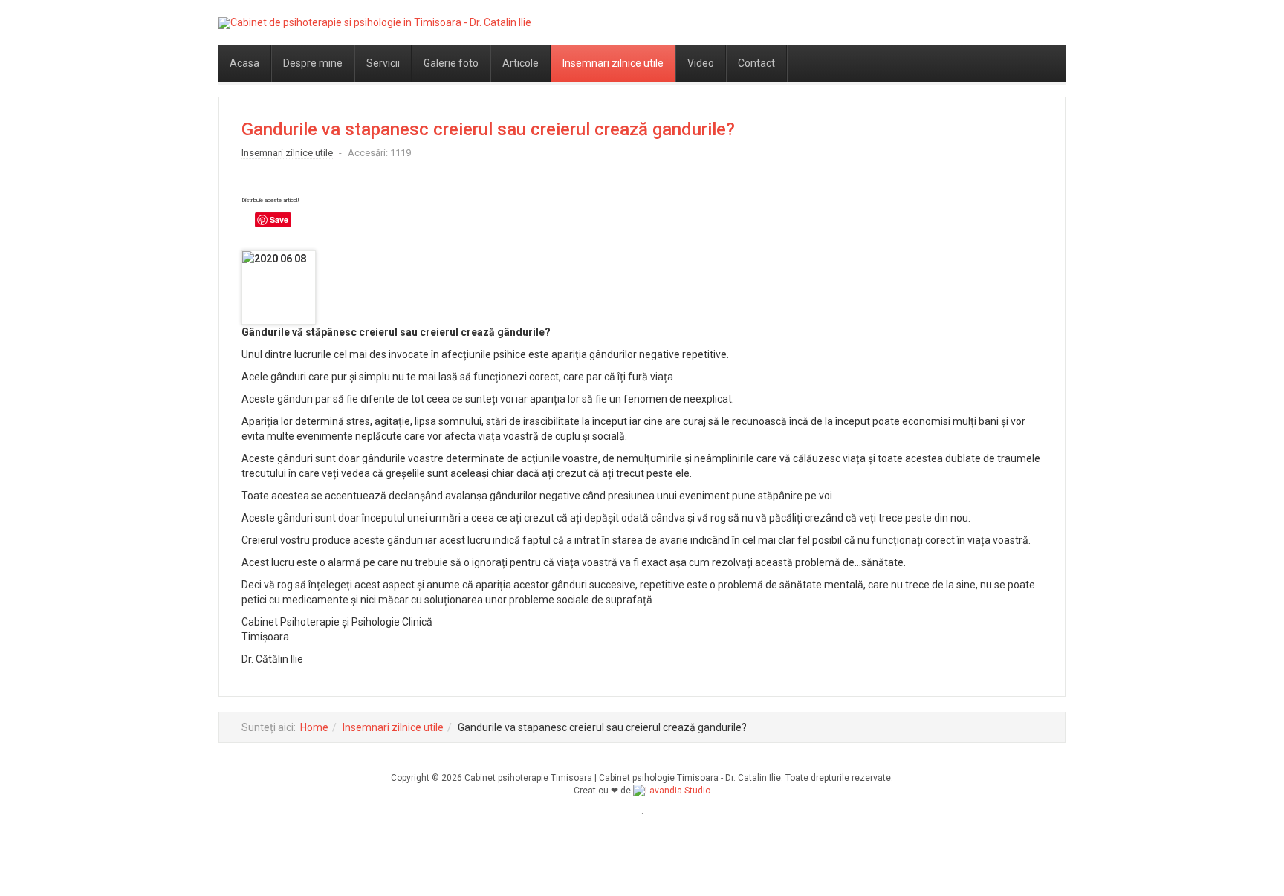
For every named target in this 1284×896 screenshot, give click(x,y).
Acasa (244, 63)
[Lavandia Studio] (671, 790)
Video (700, 63)
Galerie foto (451, 63)
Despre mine (313, 63)
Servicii (383, 63)
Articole (520, 63)
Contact (756, 63)
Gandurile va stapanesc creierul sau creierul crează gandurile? (488, 129)
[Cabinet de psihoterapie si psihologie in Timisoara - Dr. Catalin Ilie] (374, 23)
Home (314, 727)
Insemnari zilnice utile (613, 63)
